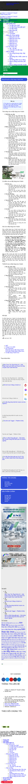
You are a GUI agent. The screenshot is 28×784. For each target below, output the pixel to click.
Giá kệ (11, 32)
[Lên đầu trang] (0, 737)
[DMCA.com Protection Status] (5, 727)
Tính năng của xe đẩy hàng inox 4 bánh (12, 103)
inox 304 (6, 644)
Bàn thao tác (13, 30)
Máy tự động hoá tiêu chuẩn (18, 65)
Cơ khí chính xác (11, 46)
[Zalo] (25, 399)
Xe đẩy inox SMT (14, 25)
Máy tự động (10, 51)
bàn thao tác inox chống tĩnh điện (13, 634)
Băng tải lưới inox (14, 38)
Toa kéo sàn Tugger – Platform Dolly (11, 434)
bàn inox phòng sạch (7, 623)
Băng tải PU (13, 43)
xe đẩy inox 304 (17, 653)
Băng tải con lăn (14, 37)
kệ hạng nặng (17, 644)
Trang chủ (6, 19)
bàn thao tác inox (13, 630)
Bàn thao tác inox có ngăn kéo (13, 637)
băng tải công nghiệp (10, 642)
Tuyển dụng (6, 67)
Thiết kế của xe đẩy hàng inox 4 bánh (12, 107)
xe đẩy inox (9, 651)
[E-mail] (25, 394)
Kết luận (5, 108)
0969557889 (8, 782)
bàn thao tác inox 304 (20, 632)
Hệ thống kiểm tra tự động (17, 60)
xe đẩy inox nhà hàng (8, 656)
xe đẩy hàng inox (10, 649)
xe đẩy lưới (11, 658)
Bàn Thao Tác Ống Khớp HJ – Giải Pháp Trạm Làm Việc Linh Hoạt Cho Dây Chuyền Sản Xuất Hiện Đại (13, 379)
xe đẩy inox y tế (17, 656)
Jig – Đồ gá (12, 48)
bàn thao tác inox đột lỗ (15, 639)
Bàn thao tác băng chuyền (15, 625)
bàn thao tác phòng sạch (15, 641)
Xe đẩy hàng (13, 28)
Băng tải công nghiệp (12, 35)
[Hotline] (25, 385)
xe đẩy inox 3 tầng (7, 653)
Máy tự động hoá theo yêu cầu (17, 775)
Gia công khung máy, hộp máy (17, 769)
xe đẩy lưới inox (17, 658)
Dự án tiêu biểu (7, 66)
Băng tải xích (13, 45)
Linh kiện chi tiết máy (15, 50)
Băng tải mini (13, 40)
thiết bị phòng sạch (9, 646)
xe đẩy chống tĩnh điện (19, 646)
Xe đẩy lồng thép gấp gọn (17, 27)
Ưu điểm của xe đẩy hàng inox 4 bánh (12, 104)
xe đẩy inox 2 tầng (20, 651)
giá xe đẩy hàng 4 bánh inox (16, 351)
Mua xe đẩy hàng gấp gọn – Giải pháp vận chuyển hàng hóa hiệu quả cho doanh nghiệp (15, 617)
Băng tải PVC (13, 42)
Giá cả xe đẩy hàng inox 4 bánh (10, 105)
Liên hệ (5, 70)
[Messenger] (25, 390)
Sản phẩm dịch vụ (8, 22)
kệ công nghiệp (11, 644)
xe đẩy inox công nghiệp (15, 655)
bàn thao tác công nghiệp (13, 629)
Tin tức (5, 69)
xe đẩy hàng (14, 647)
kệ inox (21, 644)
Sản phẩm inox (11, 24)
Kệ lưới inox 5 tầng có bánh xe (10, 398)
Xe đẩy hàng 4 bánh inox (12, 352)
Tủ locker (12, 33)
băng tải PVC (18, 642)
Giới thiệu (6, 20)
